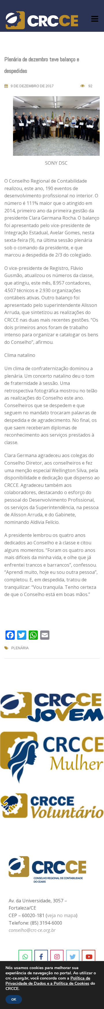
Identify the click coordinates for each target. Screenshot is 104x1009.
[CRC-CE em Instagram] (57, 957)
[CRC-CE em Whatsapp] (25, 957)
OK (13, 999)
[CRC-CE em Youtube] (88, 957)
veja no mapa (61, 915)
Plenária (20, 648)
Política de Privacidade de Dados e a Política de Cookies (47, 980)
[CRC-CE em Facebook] (41, 957)
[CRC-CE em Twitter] (73, 957)
